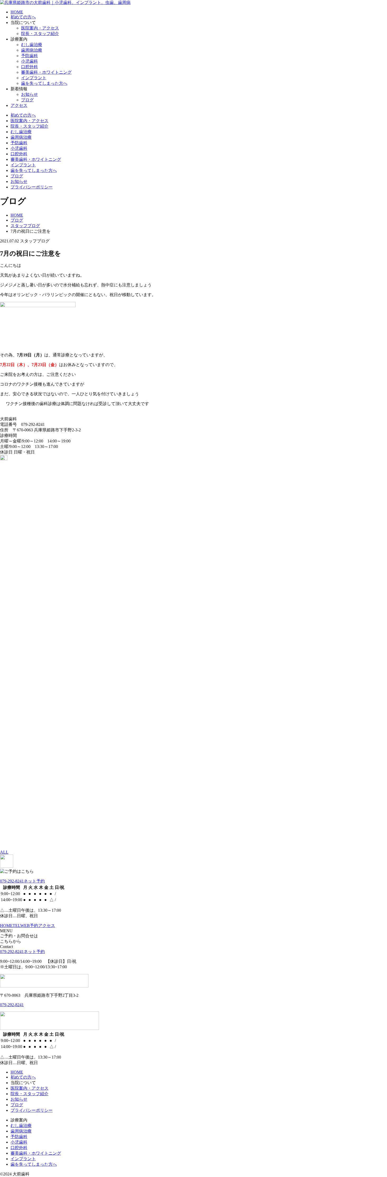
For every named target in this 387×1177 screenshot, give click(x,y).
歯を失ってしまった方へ (44, 83)
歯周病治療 (31, 50)
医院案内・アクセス (40, 28)
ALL (4, 852)
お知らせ (29, 94)
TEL (16, 925)
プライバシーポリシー (32, 187)
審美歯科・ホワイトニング (46, 72)
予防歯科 (29, 55)
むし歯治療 (31, 44)
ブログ (27, 100)
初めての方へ (23, 17)
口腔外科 (29, 66)
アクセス (19, 105)
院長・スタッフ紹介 (40, 33)
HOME (17, 12)
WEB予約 (29, 925)
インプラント (33, 78)
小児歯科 (29, 61)
